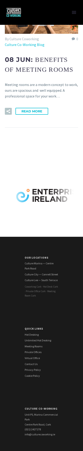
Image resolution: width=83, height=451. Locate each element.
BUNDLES (35, 47)
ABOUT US (36, 208)
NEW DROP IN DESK (43, 150)
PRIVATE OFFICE (41, 105)
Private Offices (33, 352)
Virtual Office (32, 358)
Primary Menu (74, 12)
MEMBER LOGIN (40, 271)
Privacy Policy (33, 369)
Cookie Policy (32, 375)
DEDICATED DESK (42, 185)
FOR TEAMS (37, 24)
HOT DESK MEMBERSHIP (47, 87)
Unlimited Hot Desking (38, 340)
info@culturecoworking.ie (40, 434)
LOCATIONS (37, 53)
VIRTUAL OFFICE (41, 41)
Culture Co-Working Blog (24, 44)
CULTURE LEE (38, 156)
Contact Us (31, 364)
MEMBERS (36, 231)
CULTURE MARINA (42, 110)
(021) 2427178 (33, 429)
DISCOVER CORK (41, 265)
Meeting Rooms (33, 346)
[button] (8, 111)
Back (32, 30)
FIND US (34, 219)
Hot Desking (32, 334)
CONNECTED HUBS (43, 237)
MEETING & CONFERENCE (48, 36)
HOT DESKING (39, 82)
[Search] (53, 277)
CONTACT (36, 225)
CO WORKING (38, 18)
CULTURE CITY (39, 64)
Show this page (40, 70)
